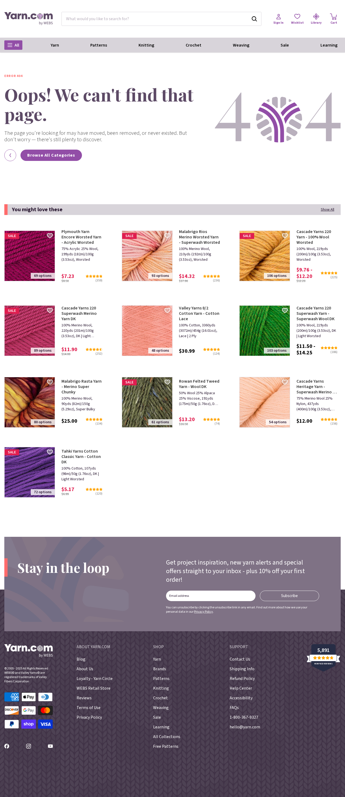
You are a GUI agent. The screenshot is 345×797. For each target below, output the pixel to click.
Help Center (241, 688)
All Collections (166, 737)
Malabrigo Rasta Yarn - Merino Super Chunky (81, 387)
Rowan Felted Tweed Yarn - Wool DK (199, 384)
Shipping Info (242, 669)
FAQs (234, 708)
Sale (285, 45)
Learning (328, 45)
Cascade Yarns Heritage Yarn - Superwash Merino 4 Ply (315, 387)
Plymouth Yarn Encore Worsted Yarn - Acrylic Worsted (81, 237)
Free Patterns (165, 746)
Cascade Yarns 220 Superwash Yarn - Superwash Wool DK (315, 313)
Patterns (98, 45)
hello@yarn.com (245, 727)
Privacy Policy (203, 611)
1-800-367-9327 (244, 717)
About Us (85, 669)
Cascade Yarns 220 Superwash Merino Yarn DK (79, 313)
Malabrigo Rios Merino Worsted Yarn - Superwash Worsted (199, 237)
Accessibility (241, 698)
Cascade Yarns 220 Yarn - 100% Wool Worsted (313, 237)
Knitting (146, 45)
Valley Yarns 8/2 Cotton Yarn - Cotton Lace (199, 313)
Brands (159, 669)
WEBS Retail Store (94, 688)
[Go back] (10, 155)
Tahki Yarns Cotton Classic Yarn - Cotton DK (81, 457)
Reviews (84, 698)
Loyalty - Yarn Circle (95, 679)
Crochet (193, 45)
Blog (81, 659)
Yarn (55, 45)
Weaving (241, 45)
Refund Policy (242, 679)
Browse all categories (51, 155)
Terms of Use (89, 708)
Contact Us (240, 659)
